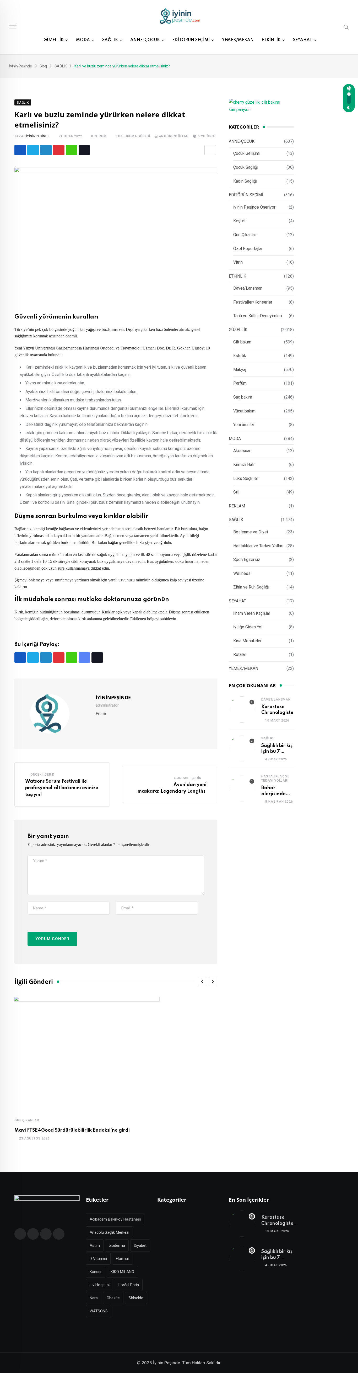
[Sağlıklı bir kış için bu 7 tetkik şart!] (242, 748)
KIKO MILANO (122, 1271)
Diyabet (140, 1245)
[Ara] (346, 27)
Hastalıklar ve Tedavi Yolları (258, 545)
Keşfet (239, 220)
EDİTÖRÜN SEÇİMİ (191, 40)
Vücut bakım (244, 411)
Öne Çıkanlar (26, 1120)
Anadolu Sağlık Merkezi (109, 1232)
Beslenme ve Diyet (250, 531)
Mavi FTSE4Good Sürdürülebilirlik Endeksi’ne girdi (72, 1130)
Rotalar (239, 654)
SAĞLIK (110, 40)
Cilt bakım (242, 342)
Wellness (242, 573)
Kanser (96, 1271)
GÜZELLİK (54, 40)
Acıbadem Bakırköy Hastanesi (115, 1219)
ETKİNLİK (271, 40)
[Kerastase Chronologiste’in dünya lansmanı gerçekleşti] (242, 709)
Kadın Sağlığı (245, 181)
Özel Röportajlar (248, 248)
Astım (95, 1245)
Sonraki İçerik (187, 778)
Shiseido (136, 1298)
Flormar (122, 1258)
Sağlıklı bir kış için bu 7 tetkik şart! (276, 751)
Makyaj (239, 369)
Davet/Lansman (247, 288)
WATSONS (99, 1311)
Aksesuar (242, 450)
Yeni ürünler (243, 424)
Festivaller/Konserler (252, 302)
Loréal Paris (128, 1284)
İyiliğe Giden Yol (247, 626)
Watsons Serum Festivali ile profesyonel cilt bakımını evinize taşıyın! (61, 788)
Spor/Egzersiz (246, 559)
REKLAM (237, 505)
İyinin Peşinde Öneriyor (254, 207)
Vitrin (238, 262)
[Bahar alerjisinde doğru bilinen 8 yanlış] (242, 789)
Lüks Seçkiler (245, 478)
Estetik (239, 355)
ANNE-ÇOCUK (145, 40)
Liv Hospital (100, 1284)
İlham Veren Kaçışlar (251, 613)
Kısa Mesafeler (247, 640)
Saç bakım (242, 397)
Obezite (113, 1298)
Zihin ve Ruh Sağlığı (251, 587)
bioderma (117, 1245)
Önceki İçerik (42, 774)
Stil (236, 492)
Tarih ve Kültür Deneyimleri (257, 315)
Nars (94, 1298)
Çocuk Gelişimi (246, 153)
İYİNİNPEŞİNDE (38, 136)
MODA (83, 40)
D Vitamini (98, 1258)
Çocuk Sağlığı (245, 167)
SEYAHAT (302, 40)
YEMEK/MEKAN (238, 40)
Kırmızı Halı (243, 464)
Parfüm (240, 383)
